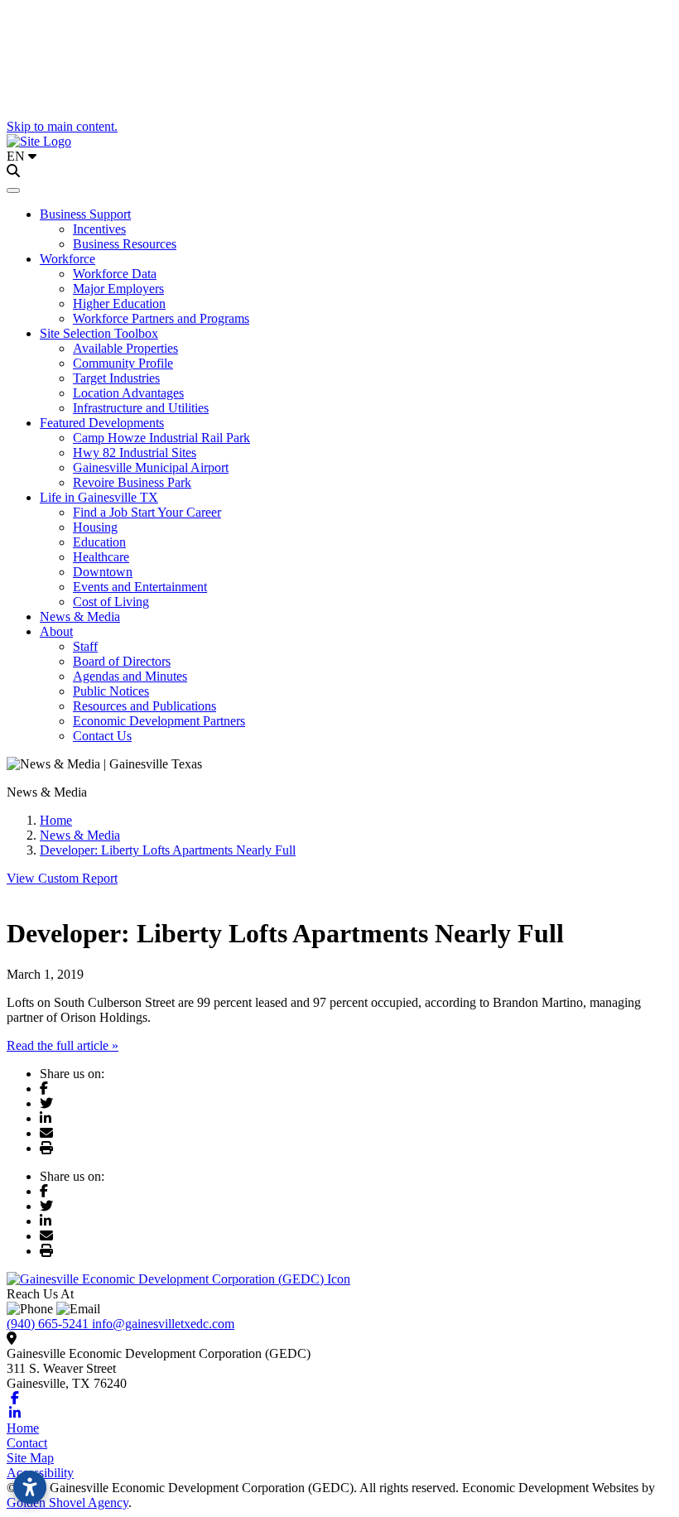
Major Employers (118, 289)
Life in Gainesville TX (99, 497)
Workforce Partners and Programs (161, 318)
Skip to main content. (62, 126)
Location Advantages (128, 393)
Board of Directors (122, 661)
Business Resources (124, 244)
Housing (95, 527)
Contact (27, 1443)
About (56, 631)
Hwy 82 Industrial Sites (134, 452)
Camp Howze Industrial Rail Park (161, 438)
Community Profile (123, 363)
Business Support (85, 214)
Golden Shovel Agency (67, 1502)
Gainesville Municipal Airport (151, 467)
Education (99, 542)
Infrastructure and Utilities (141, 408)
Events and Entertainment (140, 587)
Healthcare (101, 557)
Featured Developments (102, 423)
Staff (85, 646)
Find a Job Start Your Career (147, 512)
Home (23, 1428)
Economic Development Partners (159, 721)
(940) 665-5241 (49, 1324)
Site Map (30, 1458)
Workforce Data (115, 274)
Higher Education (119, 303)
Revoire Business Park (132, 482)
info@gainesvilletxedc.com (163, 1324)
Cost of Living (111, 602)
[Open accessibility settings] (29, 1487)
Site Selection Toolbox (99, 333)
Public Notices (111, 691)
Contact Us (102, 736)
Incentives (99, 229)
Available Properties (125, 348)
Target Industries (116, 378)
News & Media (80, 616)
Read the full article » (62, 1045)
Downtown (102, 572)
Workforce (67, 259)
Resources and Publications (144, 706)
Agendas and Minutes (130, 676)
